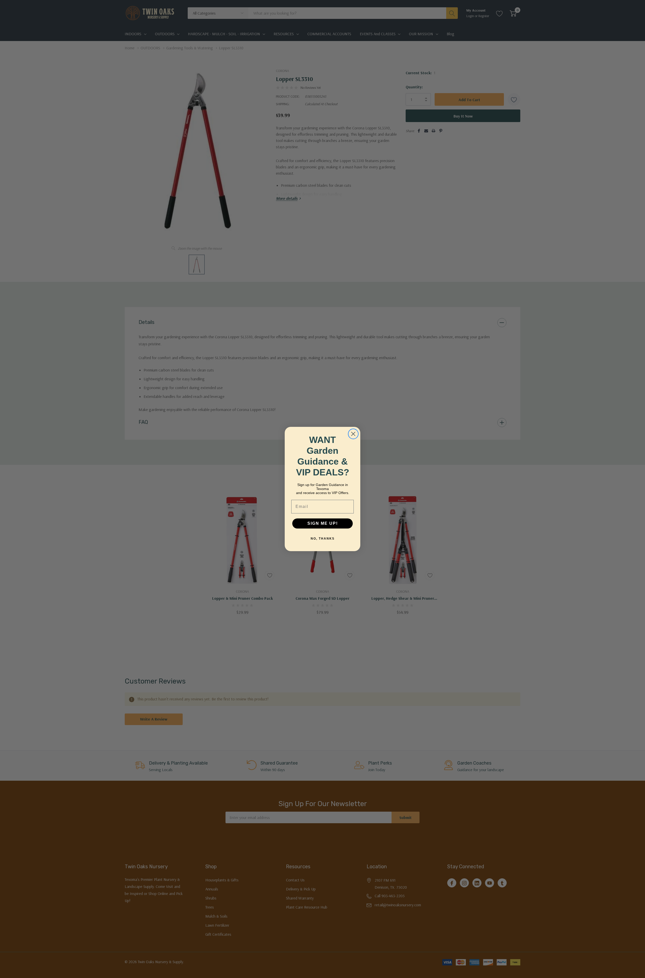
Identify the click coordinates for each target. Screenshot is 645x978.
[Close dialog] (353, 433)
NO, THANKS (323, 538)
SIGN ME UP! (322, 523)
